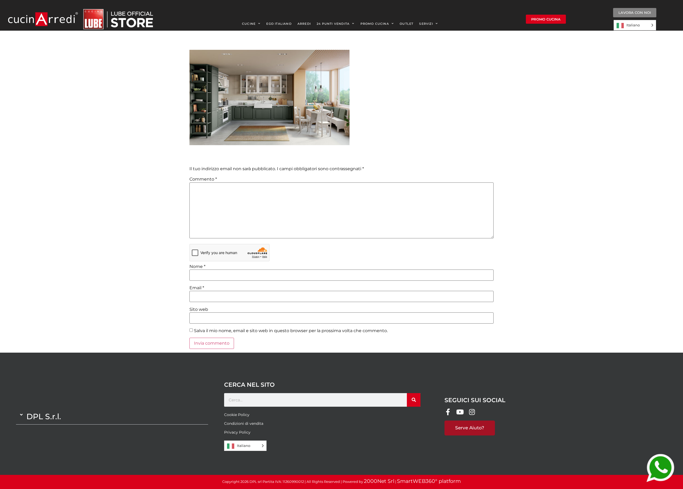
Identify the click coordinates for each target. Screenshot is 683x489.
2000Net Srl (379, 481)
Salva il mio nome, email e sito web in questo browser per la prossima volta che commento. (291, 331)
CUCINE (249, 24)
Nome (197, 266)
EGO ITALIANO (278, 24)
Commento (203, 179)
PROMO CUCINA (374, 24)
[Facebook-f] (447, 412)
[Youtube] (459, 412)
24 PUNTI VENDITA (333, 24)
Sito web (198, 309)
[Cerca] (413, 400)
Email (196, 288)
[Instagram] (471, 412)
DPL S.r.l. (43, 416)
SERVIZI (426, 24)
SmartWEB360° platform (429, 481)
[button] (112, 417)
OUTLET (406, 24)
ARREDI (304, 24)
